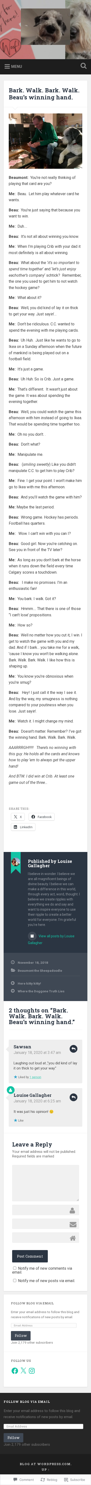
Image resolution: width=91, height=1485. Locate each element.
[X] (23, 1371)
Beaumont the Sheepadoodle (40, 970)
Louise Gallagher (32, 1095)
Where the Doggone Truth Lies (41, 991)
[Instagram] (32, 1371)
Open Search (82, 66)
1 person (35, 1077)
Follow (21, 1335)
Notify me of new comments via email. (42, 1270)
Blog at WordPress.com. (46, 1464)
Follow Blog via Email (32, 1303)
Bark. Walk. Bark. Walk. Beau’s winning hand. (44, 93)
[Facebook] (15, 1371)
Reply (73, 1049)
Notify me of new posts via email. (46, 1280)
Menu (16, 66)
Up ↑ (45, 1469)
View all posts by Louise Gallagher (51, 939)
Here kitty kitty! (29, 983)
